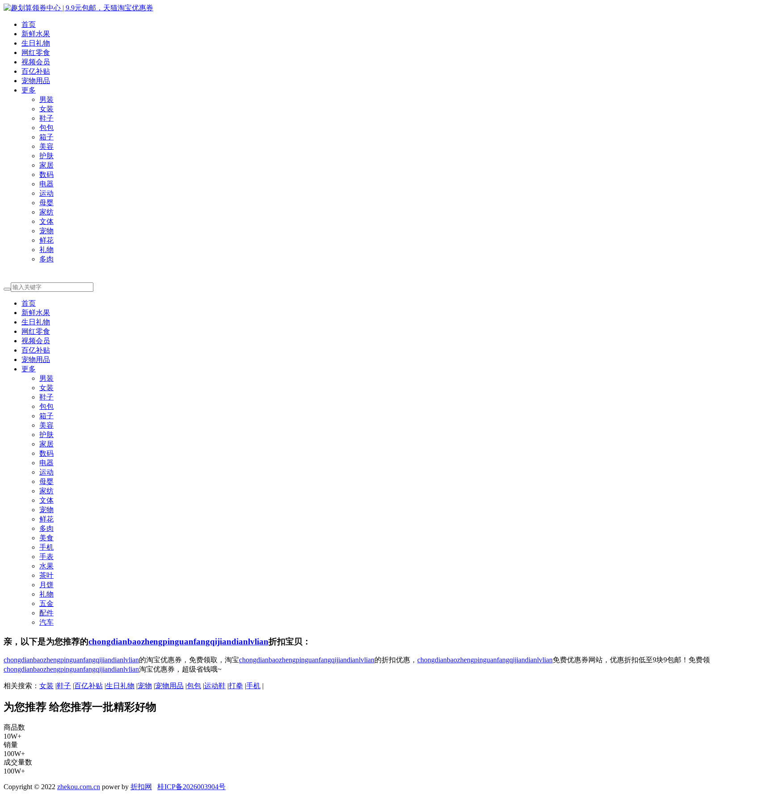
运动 (46, 193)
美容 (46, 146)
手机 (46, 547)
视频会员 (35, 62)
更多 (28, 90)
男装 (46, 99)
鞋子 (46, 118)
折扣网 (141, 787)
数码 (46, 174)
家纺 (46, 212)
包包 (46, 127)
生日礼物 (35, 43)
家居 (46, 165)
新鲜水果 (35, 34)
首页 (28, 24)
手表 (46, 556)
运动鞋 (215, 686)
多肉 (46, 259)
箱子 (46, 137)
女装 (46, 109)
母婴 (46, 202)
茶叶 (46, 575)
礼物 (46, 249)
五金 (46, 603)
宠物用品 (35, 80)
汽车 (46, 622)
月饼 (46, 585)
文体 (46, 221)
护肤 (46, 156)
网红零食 (35, 52)
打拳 (236, 686)
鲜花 (46, 240)
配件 (46, 613)
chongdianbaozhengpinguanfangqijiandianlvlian (178, 641)
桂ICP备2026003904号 (191, 787)
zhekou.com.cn (78, 787)
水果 (46, 566)
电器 (46, 184)
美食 (46, 538)
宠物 (46, 231)
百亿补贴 (35, 71)
